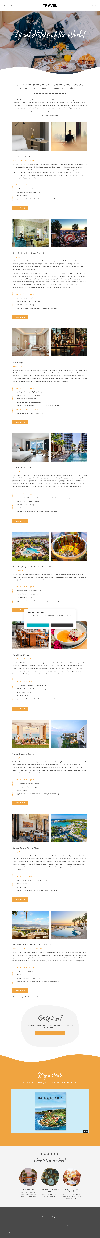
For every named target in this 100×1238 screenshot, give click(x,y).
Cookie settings (62, 625)
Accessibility (7, 1232)
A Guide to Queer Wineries (72, 1190)
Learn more (30, 621)
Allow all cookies (38, 625)
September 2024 (11, 6)
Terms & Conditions (25, 1232)
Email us (69, 1225)
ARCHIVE (93, 6)
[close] (72, 612)
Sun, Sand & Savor (28, 1189)
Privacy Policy (15, 1232)
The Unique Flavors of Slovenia (50, 1190)
